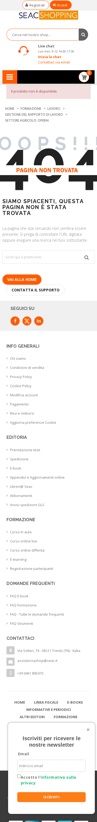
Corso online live (23, 541)
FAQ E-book (19, 596)
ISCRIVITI (51, 797)
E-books (75, 702)
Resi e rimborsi (22, 413)
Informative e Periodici (48, 709)
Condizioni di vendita (27, 367)
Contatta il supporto (36, 289)
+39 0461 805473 (30, 673)
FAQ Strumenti (21, 623)
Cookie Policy (21, 385)
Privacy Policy (21, 376)
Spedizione (19, 459)
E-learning (18, 559)
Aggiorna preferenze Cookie (33, 422)
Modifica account (24, 395)
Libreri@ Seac (21, 486)
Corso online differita (27, 550)
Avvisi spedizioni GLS (27, 504)
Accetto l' (48, 780)
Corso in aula (21, 532)
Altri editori (32, 716)
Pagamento (19, 404)
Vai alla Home (22, 279)
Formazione (65, 716)
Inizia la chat (49, 56)
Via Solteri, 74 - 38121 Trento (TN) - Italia (48, 650)
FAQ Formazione (23, 605)
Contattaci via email (54, 62)
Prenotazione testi (25, 449)
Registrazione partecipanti (31, 568)
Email (23, 753)
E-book (15, 468)
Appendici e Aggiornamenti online (37, 477)
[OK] (87, 257)
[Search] (83, 35)
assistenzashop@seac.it (37, 660)
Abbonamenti (21, 495)
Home (19, 702)
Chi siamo (18, 358)
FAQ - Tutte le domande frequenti (37, 614)
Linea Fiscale (46, 702)
